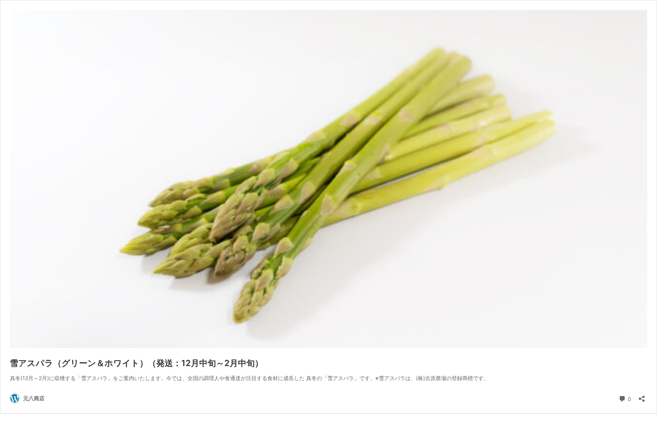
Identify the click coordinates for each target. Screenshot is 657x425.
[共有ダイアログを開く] (641, 396)
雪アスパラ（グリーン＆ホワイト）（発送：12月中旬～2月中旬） (136, 363)
